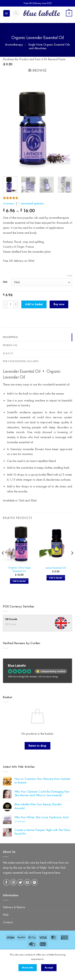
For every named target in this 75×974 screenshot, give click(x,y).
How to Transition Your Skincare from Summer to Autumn (42, 780)
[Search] (16, 13)
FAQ (5, 915)
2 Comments (24, 821)
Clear (69, 275)
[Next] (65, 127)
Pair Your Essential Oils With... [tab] (21, 361)
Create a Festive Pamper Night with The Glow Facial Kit (42, 832)
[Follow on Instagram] (13, 882)
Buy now (58, 304)
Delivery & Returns (14, 907)
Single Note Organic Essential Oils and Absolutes (49, 46)
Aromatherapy (14, 44)
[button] (6, 13)
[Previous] (9, 127)
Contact (8, 922)
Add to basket (34, 304)
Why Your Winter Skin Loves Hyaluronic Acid (41, 817)
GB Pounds (11, 619)
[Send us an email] (27, 882)
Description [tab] (10, 337)
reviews (8, 203)
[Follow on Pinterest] (34, 882)
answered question (31, 203)
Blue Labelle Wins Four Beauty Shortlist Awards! (38, 806)
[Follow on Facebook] (6, 882)
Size (5, 281)
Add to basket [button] (19, 581)
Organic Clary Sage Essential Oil (19, 569)
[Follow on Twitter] (20, 882)
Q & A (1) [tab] (8, 353)
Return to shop (37, 746)
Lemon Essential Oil (56, 567)
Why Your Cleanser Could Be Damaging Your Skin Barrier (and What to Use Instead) (42, 793)
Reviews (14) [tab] (10, 345)
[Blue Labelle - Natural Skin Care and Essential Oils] (41, 13)
